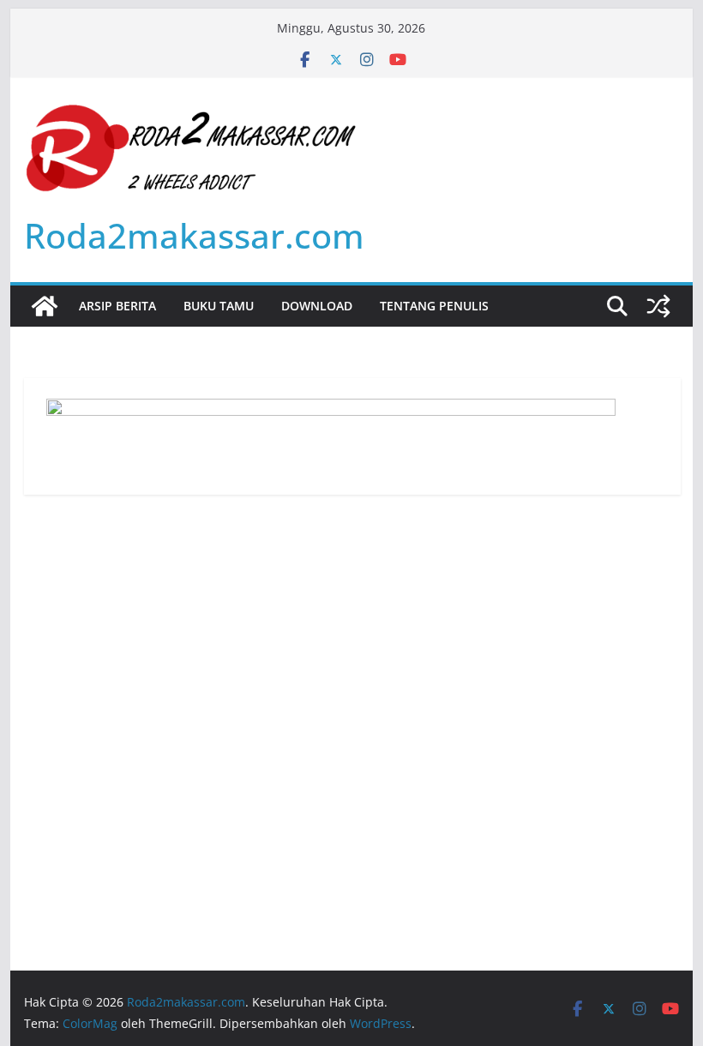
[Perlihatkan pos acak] (658, 306)
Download (316, 306)
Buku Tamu (218, 306)
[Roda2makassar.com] (44, 306)
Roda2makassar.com (194, 235)
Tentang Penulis (434, 306)
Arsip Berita (117, 306)
